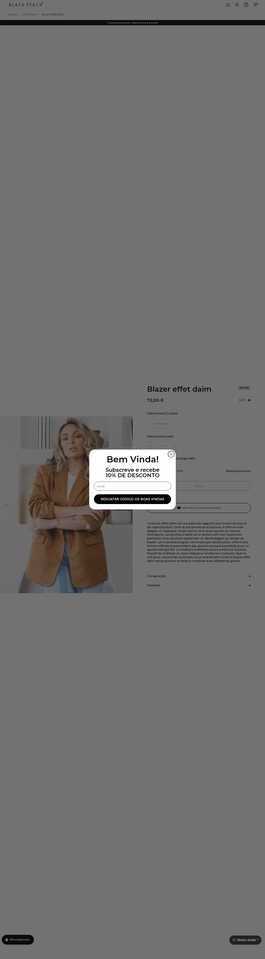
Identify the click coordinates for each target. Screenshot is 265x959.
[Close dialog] (171, 454)
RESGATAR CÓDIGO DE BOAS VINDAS (132, 499)
